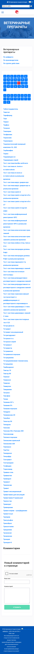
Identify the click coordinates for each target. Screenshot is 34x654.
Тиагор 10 (7, 370)
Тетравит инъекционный (13, 332)
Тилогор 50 (7, 421)
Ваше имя (7, 578)
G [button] (25, 95)
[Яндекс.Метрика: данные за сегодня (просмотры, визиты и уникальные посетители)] (27, 629)
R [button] (18, 99)
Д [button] (18, 76)
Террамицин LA (9, 157)
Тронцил (6, 539)
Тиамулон (7, 386)
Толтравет (7, 460)
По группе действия (11, 63)
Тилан (5, 399)
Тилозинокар (8, 434)
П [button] (8, 83)
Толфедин (7, 466)
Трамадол (7, 479)
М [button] (22, 79)
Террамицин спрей (10, 160)
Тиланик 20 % (8, 402)
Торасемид (7, 469)
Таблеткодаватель (10, 109)
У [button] (22, 83)
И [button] (8, 79)
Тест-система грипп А (12, 192)
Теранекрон (8, 141)
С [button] (15, 83)
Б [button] (8, 76)
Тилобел (6, 418)
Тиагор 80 (7, 373)
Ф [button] (25, 83)
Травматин (7, 475)
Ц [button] (8, 86)
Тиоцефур (7, 456)
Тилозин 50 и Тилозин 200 (13, 431)
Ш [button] (15, 86)
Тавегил (6, 112)
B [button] (8, 95)
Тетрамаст (7, 345)
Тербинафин (8, 150)
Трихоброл (7, 523)
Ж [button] (25, 76)
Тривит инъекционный (12, 491)
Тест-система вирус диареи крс (16, 182)
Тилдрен (6, 412)
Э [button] (19, 86)
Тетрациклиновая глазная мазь (15, 361)
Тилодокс (7, 424)
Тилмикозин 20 (9, 415)
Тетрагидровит (9, 335)
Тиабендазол (8, 367)
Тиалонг (6, 377)
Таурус (6, 122)
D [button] (15, 95)
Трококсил (7, 533)
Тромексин (7, 536)
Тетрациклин (8, 358)
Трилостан (7, 501)
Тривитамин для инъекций (13, 495)
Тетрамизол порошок (11, 354)
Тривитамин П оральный (13, 498)
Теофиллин (7, 134)
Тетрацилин (8, 364)
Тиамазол (7, 380)
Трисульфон (8, 520)
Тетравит (7, 329)
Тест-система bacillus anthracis (15, 163)
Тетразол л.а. (8, 338)
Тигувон (6, 393)
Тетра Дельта (8, 326)
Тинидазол (7, 453)
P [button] (15, 99)
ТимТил (6, 450)
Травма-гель (8, 472)
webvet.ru (5, 631)
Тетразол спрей (9, 342)
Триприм (6, 517)
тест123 (6, 322)
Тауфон (6, 125)
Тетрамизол (8, 351)
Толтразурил (8, 463)
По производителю (10, 60)
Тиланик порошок (10, 409)
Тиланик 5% (7, 405)
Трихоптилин (8, 526)
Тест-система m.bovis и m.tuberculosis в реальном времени (13, 176)
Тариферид (7, 115)
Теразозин (7, 138)
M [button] (11, 99)
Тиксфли (6, 396)
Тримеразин (8, 507)
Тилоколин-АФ (9, 444)
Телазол (6, 128)
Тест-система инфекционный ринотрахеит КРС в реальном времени (15, 224)
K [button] (8, 99)
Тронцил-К (7, 542)
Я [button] (26, 86)
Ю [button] (22, 86)
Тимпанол (7, 447)
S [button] (22, 99)
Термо (5, 154)
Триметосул (8, 514)
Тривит (6, 488)
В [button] (11, 76)
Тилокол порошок (10, 437)
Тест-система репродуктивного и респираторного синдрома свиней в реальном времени (17, 287)
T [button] (25, 99)
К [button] (15, 79)
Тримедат (7, 504)
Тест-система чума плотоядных (16, 319)
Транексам (7, 485)
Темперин (7, 131)
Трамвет (6, 482)
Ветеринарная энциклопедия (17, 2)
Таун (5, 119)
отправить (17, 607)
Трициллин (7, 530)
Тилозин (6, 428)
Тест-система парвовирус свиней (16, 268)
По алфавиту (8, 57)
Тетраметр (7, 348)
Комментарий (8, 586)
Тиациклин (7, 389)
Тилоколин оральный (11, 440)
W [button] (8, 102)
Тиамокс (6, 383)
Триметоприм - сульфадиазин (15, 511)
